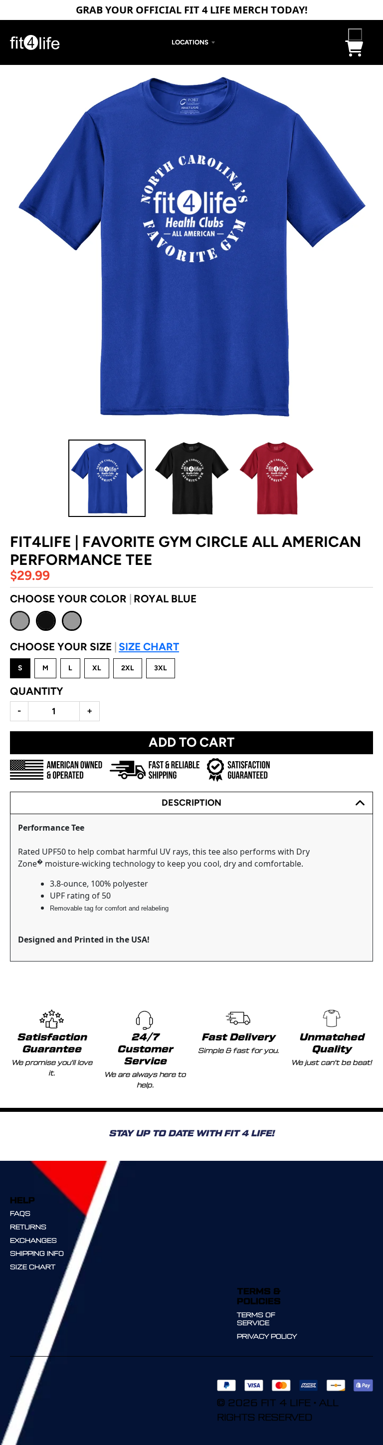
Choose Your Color (103, 598)
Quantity (36, 691)
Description (191, 802)
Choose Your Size (94, 646)
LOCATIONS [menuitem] (190, 42)
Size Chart (149, 646)
